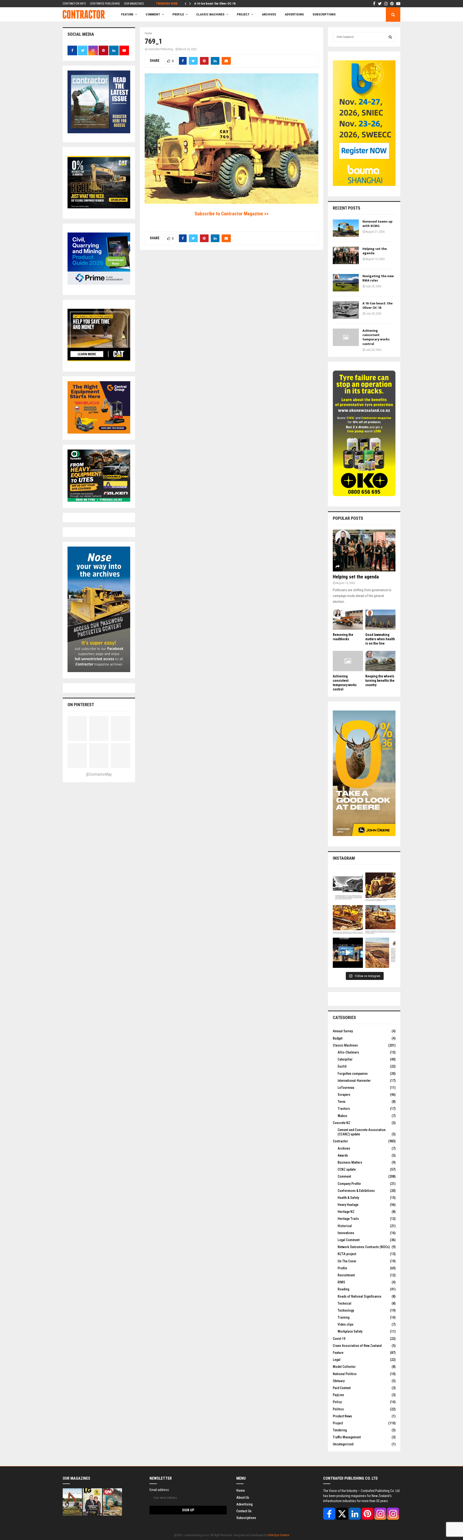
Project (243, 14)
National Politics (345, 1374)
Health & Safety (348, 1198)
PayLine (338, 1395)
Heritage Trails (348, 1219)
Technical (344, 1303)
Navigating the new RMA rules (378, 278)
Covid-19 (339, 1339)
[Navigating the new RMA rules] (346, 282)
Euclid (342, 1066)
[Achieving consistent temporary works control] (346, 337)
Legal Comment (349, 1240)
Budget (337, 1038)
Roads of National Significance (359, 1296)
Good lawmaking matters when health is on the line (380, 639)
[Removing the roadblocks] (348, 620)
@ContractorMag (99, 774)
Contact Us (244, 1511)
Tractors (344, 1109)
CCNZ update (347, 1169)
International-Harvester (354, 1081)
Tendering (340, 1430)
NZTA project (347, 1254)
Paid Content (342, 1388)
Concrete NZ (341, 1123)
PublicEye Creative (278, 1535)
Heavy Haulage (348, 1205)
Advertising (294, 14)
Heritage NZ (346, 1212)
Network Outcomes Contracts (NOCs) (364, 1247)
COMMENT (153, 14)
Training (343, 1317)
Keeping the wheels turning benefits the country (380, 680)
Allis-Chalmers (348, 1052)
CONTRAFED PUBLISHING (105, 3)
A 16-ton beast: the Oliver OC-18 (214, 3)
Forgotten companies (353, 1074)
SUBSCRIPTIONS (324, 14)
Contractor (340, 1141)
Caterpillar (345, 1059)
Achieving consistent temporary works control (376, 337)
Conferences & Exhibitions (356, 1191)
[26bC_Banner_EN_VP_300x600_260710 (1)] (364, 185)
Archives (269, 14)
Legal (336, 1360)
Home (240, 1490)
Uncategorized (343, 1444)
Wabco (342, 1116)
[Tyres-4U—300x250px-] (99, 500)
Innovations (346, 1233)
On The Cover (347, 1261)
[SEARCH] (390, 37)
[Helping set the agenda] (346, 255)
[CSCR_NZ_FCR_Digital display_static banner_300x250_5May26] (99, 207)
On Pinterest (81, 704)
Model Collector (344, 1367)
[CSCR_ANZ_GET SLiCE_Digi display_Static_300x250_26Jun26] (99, 360)
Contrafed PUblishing (160, 49)
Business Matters (350, 1162)
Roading (343, 1289)
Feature (127, 14)
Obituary (339, 1381)
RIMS (341, 1282)
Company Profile (349, 1184)
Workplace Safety (350, 1331)
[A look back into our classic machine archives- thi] (348, 887)
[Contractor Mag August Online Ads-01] (99, 432)
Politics (338, 1409)
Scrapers (344, 1095)
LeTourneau (346, 1088)
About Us (242, 1497)
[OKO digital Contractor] (364, 495)
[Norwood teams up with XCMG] (346, 228)
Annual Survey (343, 1031)
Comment (344, 1176)
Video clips (346, 1324)
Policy (337, 1402)
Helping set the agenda (374, 251)
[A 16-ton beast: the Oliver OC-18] (346, 310)
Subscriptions (246, 1518)
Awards (343, 1155)
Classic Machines (210, 14)
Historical (345, 1226)
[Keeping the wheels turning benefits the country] (380, 661)
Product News (342, 1416)
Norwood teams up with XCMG (377, 224)
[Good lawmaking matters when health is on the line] (380, 620)
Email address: (160, 1490)
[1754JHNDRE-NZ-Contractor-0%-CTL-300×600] (364, 835)
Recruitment (346, 1275)
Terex (341, 1102)
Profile (178, 14)
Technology (346, 1310)
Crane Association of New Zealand (357, 1346)
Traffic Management (347, 1437)
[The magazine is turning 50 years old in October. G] (348, 953)
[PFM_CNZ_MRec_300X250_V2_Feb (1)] (99, 283)
